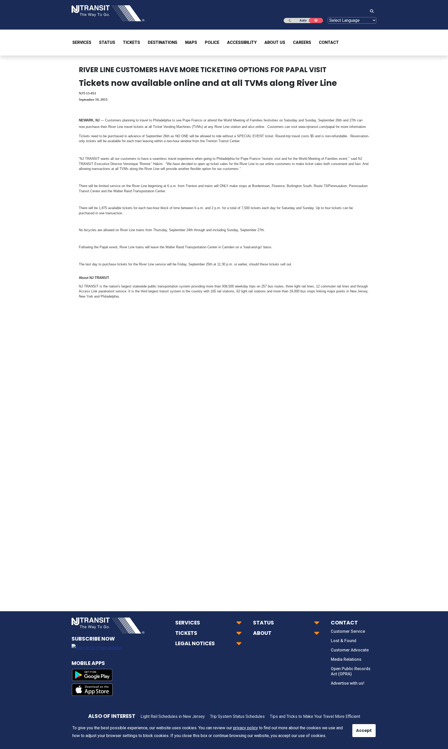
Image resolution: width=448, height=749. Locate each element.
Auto (303, 20)
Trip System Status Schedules (237, 716)
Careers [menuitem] (302, 42)
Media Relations (346, 659)
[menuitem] (83, 43)
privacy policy (245, 727)
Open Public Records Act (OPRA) (350, 671)
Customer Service (348, 631)
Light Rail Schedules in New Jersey (173, 716)
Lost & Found (343, 640)
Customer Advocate (350, 650)
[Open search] (370, 11)
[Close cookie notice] (360, 727)
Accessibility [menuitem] (242, 42)
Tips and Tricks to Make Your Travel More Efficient (315, 716)
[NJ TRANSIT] (108, 12)
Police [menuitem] (212, 42)
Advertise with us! (347, 683)
